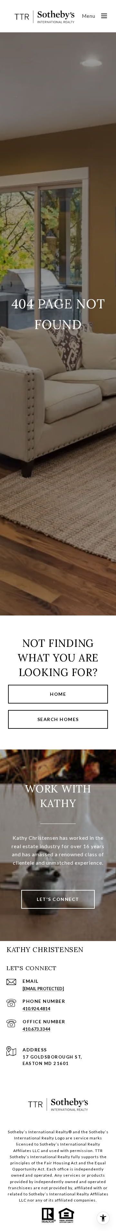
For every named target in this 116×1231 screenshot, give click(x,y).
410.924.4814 (36, 1008)
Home (58, 694)
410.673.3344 (36, 1029)
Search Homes (58, 719)
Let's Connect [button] (58, 899)
